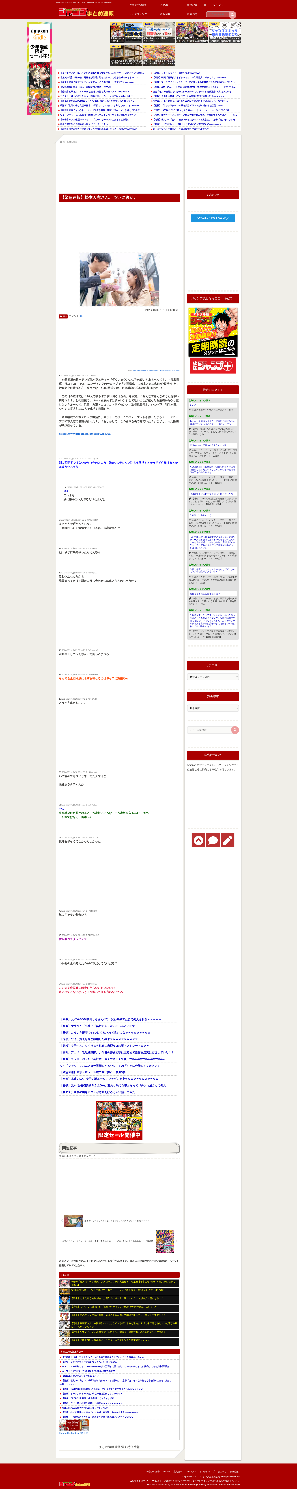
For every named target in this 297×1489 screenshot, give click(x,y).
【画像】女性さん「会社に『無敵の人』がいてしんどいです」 (99, 1026)
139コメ (148, 24)
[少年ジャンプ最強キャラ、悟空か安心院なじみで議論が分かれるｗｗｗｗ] (159, 55)
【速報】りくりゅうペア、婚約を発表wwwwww (176, 73)
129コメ (181, 24)
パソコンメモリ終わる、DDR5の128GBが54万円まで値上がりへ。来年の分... (190, 101)
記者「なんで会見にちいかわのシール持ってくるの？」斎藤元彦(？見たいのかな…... (194, 91)
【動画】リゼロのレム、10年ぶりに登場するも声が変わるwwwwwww (187, 124)
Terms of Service (225, 1484)
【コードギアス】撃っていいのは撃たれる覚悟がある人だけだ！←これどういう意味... (102, 73)
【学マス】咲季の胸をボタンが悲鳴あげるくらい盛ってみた (97, 1092)
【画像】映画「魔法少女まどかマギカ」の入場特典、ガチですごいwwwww (97, 82)
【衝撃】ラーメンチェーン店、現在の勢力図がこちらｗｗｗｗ (92, 1393)
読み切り (222, 1471)
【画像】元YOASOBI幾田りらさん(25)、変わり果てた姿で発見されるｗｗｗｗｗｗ (102, 1389)
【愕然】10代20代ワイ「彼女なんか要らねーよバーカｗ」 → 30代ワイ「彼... (192, 110)
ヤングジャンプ (207, 1471)
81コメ (148, 46)
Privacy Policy (206, 1484)
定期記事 (178, 1471)
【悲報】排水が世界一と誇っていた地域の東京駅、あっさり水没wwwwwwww (98, 129)
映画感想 (234, 1471)
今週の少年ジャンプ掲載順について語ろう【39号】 (160, 39)
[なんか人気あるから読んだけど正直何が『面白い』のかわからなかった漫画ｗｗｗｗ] (126, 55)
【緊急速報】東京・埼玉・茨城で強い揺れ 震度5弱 (86, 87)
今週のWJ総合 (153, 1471)
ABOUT (166, 1471)
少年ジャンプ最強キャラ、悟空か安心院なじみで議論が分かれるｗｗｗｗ (160, 62)
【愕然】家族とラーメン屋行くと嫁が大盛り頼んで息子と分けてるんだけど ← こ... (195, 115)
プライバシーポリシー (201, 1480)
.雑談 (64, 316)
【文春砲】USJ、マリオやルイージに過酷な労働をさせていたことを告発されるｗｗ (103, 1357)
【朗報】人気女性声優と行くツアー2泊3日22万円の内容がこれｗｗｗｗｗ (189, 96)
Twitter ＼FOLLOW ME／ (214, 218)
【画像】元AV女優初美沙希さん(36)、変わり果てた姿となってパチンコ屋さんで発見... (114, 1085)
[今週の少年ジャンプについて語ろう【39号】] (126, 32)
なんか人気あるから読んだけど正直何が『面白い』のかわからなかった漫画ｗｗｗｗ (128, 63)
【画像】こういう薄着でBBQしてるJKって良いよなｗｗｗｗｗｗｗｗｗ (105, 1032)
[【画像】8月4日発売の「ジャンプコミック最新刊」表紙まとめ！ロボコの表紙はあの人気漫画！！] (225, 32)
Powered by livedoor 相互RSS (73, 1433)
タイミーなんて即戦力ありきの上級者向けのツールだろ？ (181, 129)
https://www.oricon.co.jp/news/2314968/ (85, 433)
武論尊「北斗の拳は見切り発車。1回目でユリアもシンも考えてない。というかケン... (101, 105)
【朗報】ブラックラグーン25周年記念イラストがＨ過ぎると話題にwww (188, 105)
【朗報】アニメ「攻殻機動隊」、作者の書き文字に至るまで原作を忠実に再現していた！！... (118, 1052)
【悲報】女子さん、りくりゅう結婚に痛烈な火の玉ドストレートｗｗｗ (94, 91)
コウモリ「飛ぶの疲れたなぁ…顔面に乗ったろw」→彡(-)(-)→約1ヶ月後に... (97, 96)
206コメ (115, 24)
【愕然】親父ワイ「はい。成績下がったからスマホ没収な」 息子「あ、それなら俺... (195, 119)
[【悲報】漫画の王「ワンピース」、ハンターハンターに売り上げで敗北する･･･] (192, 32)
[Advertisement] (82, 44)
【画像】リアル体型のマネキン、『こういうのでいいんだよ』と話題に (94, 119)
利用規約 (218, 1480)
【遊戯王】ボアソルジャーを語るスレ (80, 1375)
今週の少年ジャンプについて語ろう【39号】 (127, 39)
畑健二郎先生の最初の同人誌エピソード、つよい (84, 124)
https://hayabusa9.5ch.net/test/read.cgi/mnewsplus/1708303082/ (156, 370)
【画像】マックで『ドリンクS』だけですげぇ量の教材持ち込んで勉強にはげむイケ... (194, 82)
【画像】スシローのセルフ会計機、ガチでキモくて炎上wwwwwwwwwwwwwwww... (113, 1059)
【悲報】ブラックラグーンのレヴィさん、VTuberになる (89, 1362)
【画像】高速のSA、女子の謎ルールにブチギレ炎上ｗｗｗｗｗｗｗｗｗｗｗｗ (109, 1078)
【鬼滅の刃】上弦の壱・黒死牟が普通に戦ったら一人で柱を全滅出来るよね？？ (99, 77)
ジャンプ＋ (190, 1471)
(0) (81, 316)
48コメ (214, 24)
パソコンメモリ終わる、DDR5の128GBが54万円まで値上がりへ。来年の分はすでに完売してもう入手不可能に (116, 1366)
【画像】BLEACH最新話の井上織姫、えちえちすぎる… (89, 1398)
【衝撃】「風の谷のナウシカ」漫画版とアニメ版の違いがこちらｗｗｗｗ (97, 1417)
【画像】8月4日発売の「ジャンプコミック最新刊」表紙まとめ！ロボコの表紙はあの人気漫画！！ (226, 40)
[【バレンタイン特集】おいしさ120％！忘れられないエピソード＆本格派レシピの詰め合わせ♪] (74, 1425)
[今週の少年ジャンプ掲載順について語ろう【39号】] (159, 32)
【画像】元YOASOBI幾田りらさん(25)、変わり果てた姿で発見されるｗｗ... (97, 101)
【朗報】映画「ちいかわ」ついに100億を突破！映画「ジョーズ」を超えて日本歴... (101, 110)
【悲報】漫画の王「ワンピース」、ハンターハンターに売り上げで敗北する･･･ (193, 40)
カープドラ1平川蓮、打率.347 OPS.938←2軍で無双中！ (89, 1371)
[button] (232, 15)
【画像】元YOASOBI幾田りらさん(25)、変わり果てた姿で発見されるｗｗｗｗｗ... (112, 1019)
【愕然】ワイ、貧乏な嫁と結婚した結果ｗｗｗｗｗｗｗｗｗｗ (99, 1039)
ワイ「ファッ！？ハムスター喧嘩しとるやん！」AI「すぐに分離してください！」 (100, 115)
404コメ (115, 46)
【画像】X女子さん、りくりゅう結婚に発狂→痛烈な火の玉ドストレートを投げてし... (194, 87)
